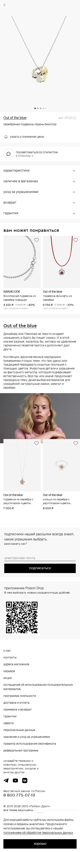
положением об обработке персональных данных (38, 832)
